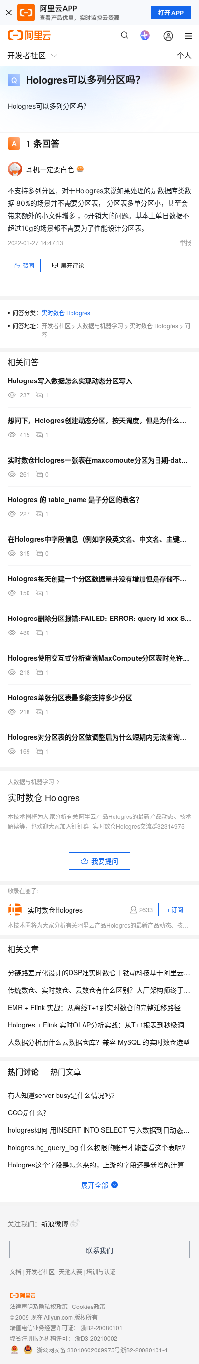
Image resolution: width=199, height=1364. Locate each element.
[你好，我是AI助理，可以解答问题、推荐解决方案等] (145, 35)
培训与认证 (100, 1271)
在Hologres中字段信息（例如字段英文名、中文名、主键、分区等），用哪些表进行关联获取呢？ (99, 539)
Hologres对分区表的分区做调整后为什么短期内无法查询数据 (99, 737)
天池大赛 (70, 1271)
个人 (184, 55)
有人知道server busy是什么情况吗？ (63, 1095)
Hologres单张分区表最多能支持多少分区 (70, 697)
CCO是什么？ (29, 1112)
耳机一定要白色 (50, 169)
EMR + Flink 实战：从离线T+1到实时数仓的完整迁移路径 (94, 1007)
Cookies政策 (88, 1306)
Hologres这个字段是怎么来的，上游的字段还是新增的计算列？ (103, 1164)
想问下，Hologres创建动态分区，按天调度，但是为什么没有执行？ (99, 420)
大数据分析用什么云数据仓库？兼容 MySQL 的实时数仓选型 (99, 1042)
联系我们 (99, 1250)
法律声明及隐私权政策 (39, 1306)
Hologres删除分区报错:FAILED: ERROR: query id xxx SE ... (99, 618)
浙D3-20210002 (96, 1338)
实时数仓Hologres (55, 909)
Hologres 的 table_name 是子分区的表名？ (75, 499)
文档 (15, 1271)
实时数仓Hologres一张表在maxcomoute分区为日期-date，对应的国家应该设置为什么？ (99, 459)
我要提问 (104, 861)
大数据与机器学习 (100, 326)
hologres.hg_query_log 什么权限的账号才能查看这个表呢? (96, 1147)
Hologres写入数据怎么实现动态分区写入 (70, 380)
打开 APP (171, 12)
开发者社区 (56, 326)
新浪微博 (54, 1223)
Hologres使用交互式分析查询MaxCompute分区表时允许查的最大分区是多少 (99, 657)
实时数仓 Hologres (66, 313)
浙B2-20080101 (102, 1327)
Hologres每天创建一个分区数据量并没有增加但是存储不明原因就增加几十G (99, 578)
